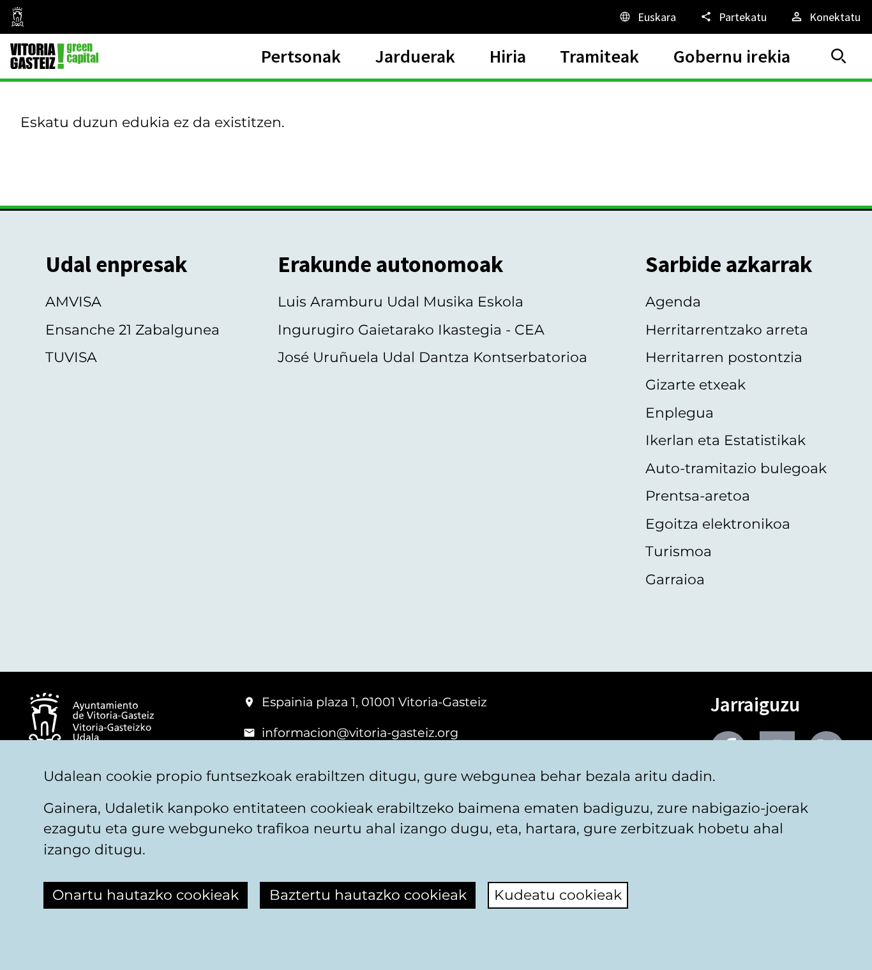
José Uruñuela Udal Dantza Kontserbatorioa (432, 357)
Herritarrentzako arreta (726, 329)
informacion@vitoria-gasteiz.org (360, 732)
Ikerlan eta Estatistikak (725, 440)
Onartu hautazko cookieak (145, 895)
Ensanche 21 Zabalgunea (132, 329)
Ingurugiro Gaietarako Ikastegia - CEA (411, 329)
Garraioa (675, 579)
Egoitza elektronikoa (717, 524)
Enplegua (679, 412)
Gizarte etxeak (695, 384)
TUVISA (71, 357)
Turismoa (678, 551)
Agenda (673, 301)
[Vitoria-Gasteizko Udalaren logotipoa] (91, 722)
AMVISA (73, 301)
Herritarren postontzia (723, 357)
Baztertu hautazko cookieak (368, 895)
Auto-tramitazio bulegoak (736, 468)
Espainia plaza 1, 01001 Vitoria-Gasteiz (374, 701)
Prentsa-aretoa (697, 495)
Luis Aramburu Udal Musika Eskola (400, 301)
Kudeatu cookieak (558, 895)
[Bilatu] (839, 56)
